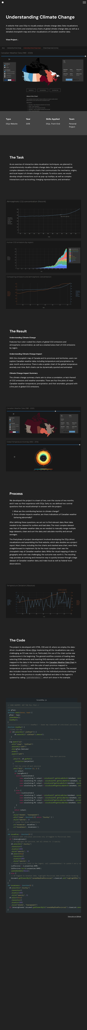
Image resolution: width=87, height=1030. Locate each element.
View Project (11, 39)
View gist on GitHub (74, 916)
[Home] (3, 2)
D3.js (34, 650)
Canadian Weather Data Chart (61, 662)
